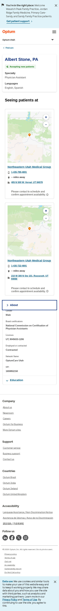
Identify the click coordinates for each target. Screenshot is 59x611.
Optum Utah (8, 40)
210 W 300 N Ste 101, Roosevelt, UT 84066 (29, 277)
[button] (29, 135)
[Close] (56, 5)
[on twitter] (18, 537)
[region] (29, 137)
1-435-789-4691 (19, 172)
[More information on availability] (48, 194)
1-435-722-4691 (19, 265)
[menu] (54, 31)
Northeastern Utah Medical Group (29, 166)
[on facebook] (12, 537)
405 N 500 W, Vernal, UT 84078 (27, 182)
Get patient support (18, 21)
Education (16, 380)
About (14, 305)
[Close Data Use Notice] (55, 582)
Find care (9, 48)
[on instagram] (25, 537)
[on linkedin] (5, 537)
